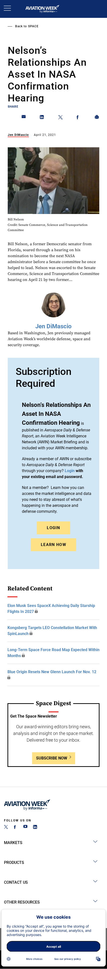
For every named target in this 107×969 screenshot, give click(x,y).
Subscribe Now (51, 758)
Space (33, 26)
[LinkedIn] (35, 827)
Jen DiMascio (18, 135)
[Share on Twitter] (60, 118)
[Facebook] (16, 827)
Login (53, 527)
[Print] (97, 118)
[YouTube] (25, 827)
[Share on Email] (24, 118)
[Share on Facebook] (78, 118)
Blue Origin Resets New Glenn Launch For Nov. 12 (51, 671)
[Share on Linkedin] (42, 118)
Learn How (53, 544)
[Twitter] (6, 827)
